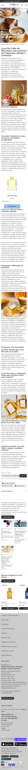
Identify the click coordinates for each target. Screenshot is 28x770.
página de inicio (6, 637)
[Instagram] (4, 739)
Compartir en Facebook (9, 483)
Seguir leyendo (7, 517)
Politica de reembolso (6, 749)
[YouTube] (13, 739)
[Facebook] (6, 739)
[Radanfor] (9, 592)
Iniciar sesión (5, 620)
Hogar (2, 44)
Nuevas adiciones (6, 655)
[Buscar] (21, 5)
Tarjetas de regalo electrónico (10, 615)
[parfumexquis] (14, 5)
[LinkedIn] (11, 739)
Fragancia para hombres (8, 642)
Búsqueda (4, 633)
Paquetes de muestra (7, 651)
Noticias (6, 44)
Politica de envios (15, 749)
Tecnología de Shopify (6, 766)
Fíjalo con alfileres (20, 485)
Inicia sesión (5, 756)
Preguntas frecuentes (7, 628)
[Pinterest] (8, 739)
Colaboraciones (4, 747)
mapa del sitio (13, 753)
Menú (2, 5)
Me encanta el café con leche (16, 318)
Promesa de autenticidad (16, 751)
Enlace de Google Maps (7, 698)
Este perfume (14, 65)
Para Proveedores (5, 753)
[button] (9, 608)
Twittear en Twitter (8, 485)
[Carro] (25, 5)
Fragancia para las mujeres (9, 646)
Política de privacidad (6, 751)
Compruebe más (8, 581)
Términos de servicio (13, 747)
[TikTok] (2, 739)
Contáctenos (5, 624)
